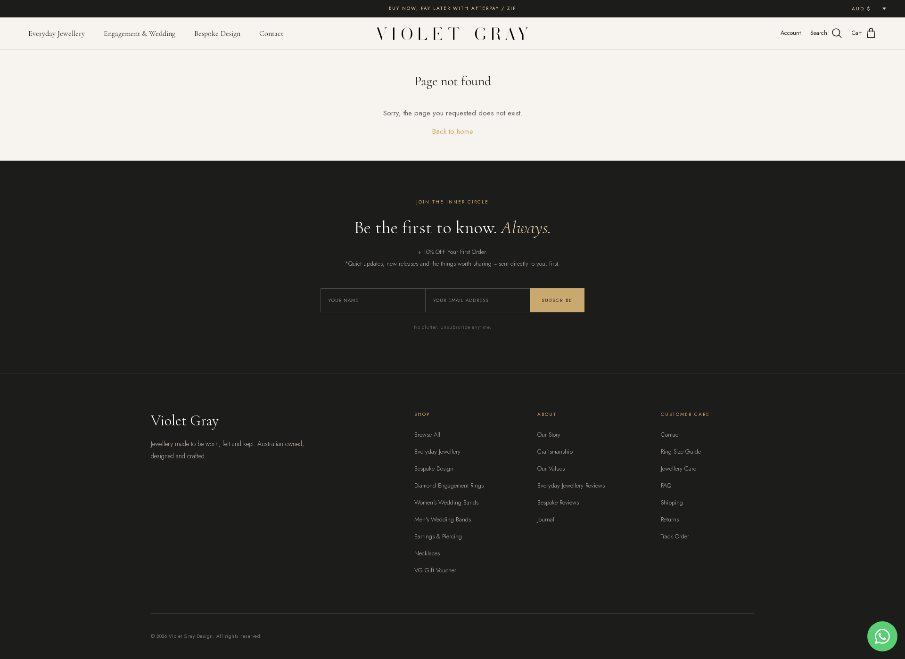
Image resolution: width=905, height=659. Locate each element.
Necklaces (427, 553)
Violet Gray (185, 421)
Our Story (548, 434)
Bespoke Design (217, 33)
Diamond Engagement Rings (449, 485)
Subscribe (557, 300)
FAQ (666, 485)
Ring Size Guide (681, 451)
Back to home (452, 131)
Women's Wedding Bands (446, 502)
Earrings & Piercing (438, 536)
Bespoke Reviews (558, 502)
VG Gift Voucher (435, 570)
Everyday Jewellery (56, 33)
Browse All (427, 434)
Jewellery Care (678, 468)
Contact (271, 33)
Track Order (675, 536)
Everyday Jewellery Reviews (571, 485)
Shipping (672, 502)
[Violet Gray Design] (452, 33)
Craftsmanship (555, 451)
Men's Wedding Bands (442, 519)
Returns (670, 519)
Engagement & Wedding (139, 33)
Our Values (551, 468)
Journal (545, 519)
